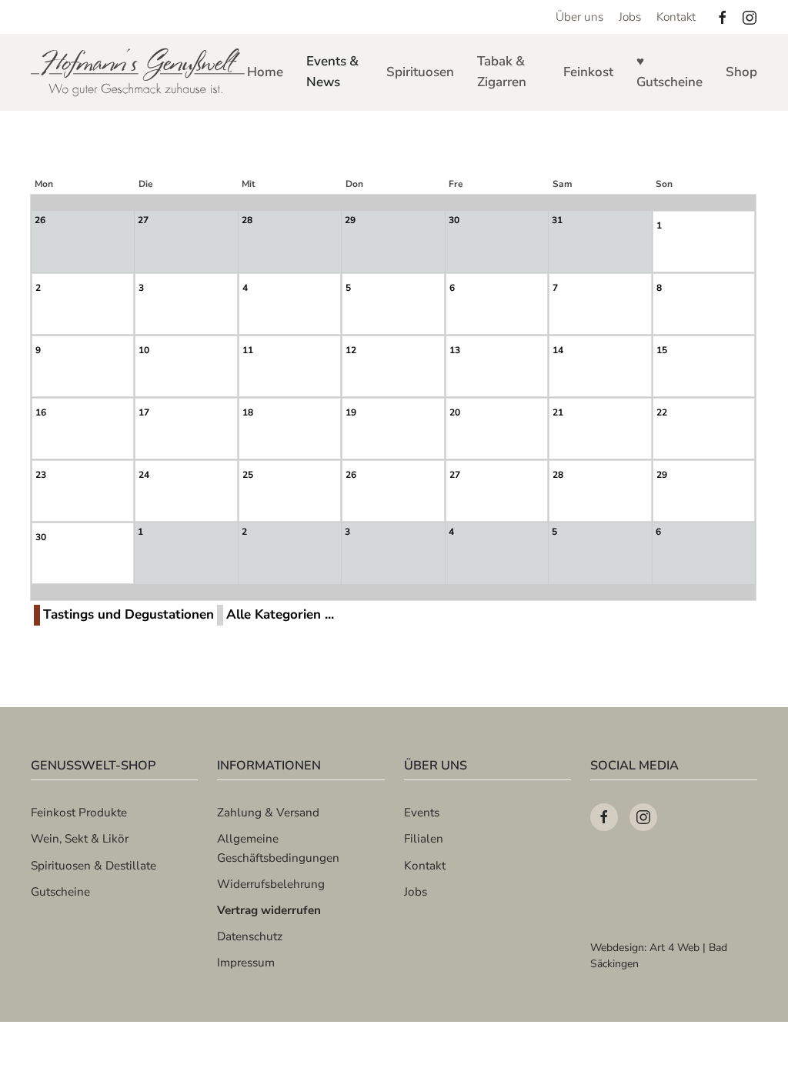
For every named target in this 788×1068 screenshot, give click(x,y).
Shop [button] (741, 72)
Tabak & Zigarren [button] (501, 71)
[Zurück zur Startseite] (139, 72)
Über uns (579, 16)
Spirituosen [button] (420, 72)
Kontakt (676, 16)
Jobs (630, 16)
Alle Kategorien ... (280, 614)
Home (265, 72)
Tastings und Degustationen (128, 614)
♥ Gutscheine (669, 71)
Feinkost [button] (588, 72)
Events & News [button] (332, 71)
